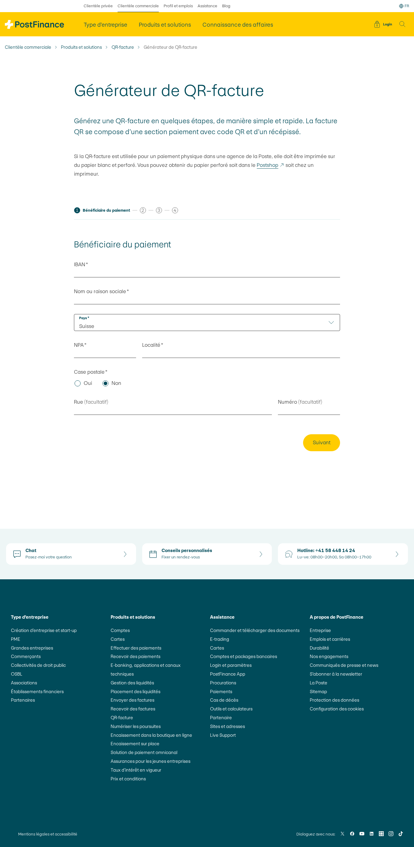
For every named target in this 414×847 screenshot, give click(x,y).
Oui (88, 383)
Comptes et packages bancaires (243, 656)
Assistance (207, 5)
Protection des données (334, 700)
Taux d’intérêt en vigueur (136, 770)
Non (116, 383)
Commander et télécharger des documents (254, 630)
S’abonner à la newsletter (336, 674)
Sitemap (318, 691)
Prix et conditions (128, 779)
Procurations (223, 683)
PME (15, 639)
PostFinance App (227, 674)
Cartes (118, 639)
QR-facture (123, 47)
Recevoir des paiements (135, 656)
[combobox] (207, 322)
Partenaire (221, 717)
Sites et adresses (227, 726)
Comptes (120, 630)
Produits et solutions (81, 47)
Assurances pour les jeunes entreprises (150, 761)
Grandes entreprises (32, 648)
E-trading (219, 639)
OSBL (16, 674)
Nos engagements (329, 656)
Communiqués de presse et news (344, 665)
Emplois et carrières (330, 639)
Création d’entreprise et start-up (44, 630)
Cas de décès (224, 700)
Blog (226, 5)
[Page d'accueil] (34, 24)
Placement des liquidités (135, 691)
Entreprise (320, 630)
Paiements (221, 691)
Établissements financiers (37, 691)
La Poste (318, 683)
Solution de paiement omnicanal (144, 752)
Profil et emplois (178, 5)
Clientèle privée (98, 5)
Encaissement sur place (135, 743)
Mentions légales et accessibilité (47, 834)
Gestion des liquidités (132, 683)
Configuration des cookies (337, 709)
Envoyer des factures (132, 700)
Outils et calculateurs (231, 709)
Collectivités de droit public (38, 665)
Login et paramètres (231, 665)
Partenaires (23, 700)
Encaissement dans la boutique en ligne (151, 735)
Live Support (223, 735)
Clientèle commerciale (138, 5)
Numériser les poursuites (136, 726)
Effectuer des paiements (136, 648)
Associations (24, 683)
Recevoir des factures (133, 709)
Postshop (270, 165)
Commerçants (26, 656)
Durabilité (319, 648)
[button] (402, 24)
